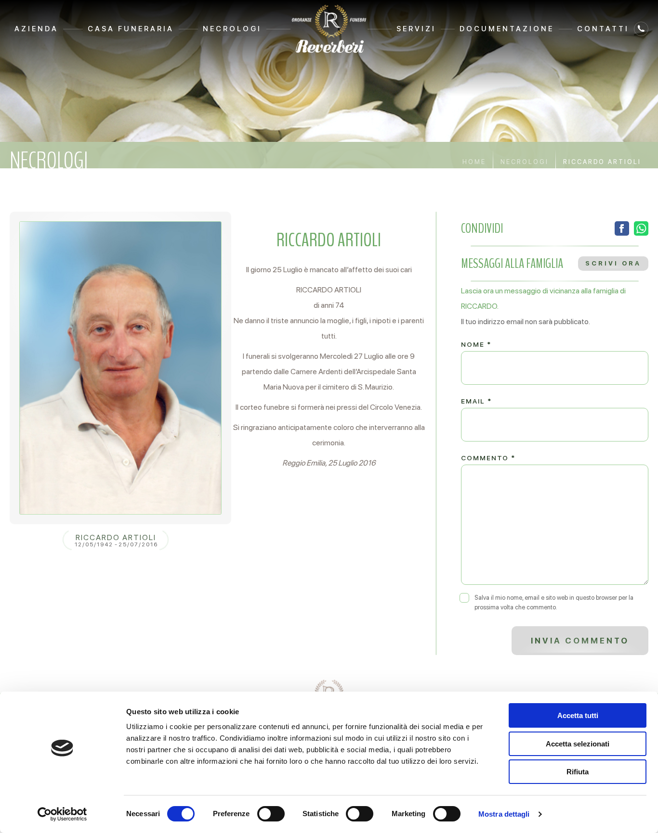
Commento (488, 458)
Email (476, 401)
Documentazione (507, 29)
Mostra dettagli (504, 814)
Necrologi (232, 29)
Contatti (603, 29)
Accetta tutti (577, 715)
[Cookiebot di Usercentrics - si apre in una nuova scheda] (62, 814)
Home (474, 161)
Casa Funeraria (131, 29)
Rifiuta (577, 772)
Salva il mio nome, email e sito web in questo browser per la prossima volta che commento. (553, 602)
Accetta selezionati (577, 744)
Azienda (36, 29)
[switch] (271, 813)
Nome (476, 344)
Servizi (416, 29)
